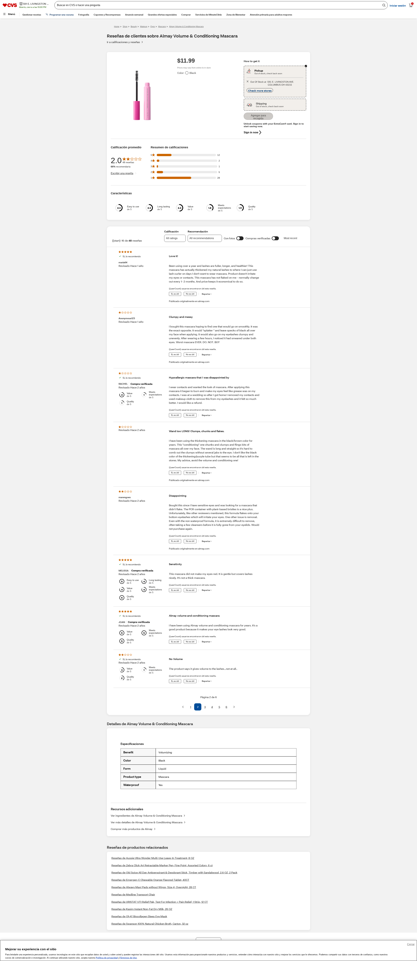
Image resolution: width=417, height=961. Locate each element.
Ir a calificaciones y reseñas (123, 42)
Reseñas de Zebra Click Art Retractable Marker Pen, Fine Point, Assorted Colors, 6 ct (162, 865)
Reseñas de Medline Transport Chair (133, 894)
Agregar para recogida (258, 117)
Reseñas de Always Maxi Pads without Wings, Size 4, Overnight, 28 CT (153, 887)
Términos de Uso (128, 957)
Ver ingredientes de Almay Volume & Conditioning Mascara (146, 815)
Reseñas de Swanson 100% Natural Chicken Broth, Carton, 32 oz (149, 923)
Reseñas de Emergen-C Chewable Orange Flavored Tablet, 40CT (150, 879)
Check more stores (260, 90)
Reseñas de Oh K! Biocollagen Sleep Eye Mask (139, 916)
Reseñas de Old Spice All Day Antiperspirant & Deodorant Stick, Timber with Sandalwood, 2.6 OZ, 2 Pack (174, 872)
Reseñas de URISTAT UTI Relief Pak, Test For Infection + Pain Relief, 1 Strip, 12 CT (159, 901)
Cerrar (411, 944)
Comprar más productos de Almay (131, 829)
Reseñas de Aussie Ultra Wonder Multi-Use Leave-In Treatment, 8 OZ (152, 858)
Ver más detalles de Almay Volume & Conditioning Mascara (146, 822)
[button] (240, 238)
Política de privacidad (107, 957)
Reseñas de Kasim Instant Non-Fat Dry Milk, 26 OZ (141, 909)
